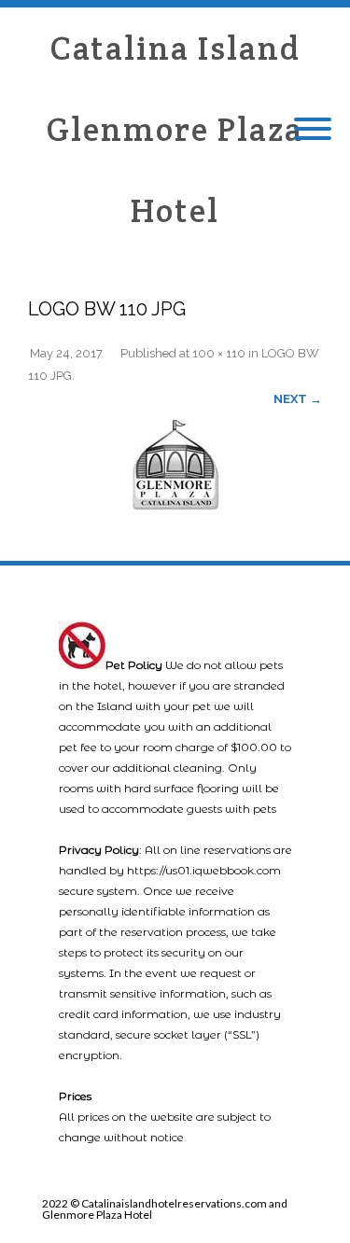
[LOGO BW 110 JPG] (175, 463)
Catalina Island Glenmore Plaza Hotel (175, 129)
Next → (297, 399)
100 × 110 (218, 353)
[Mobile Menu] (312, 130)
